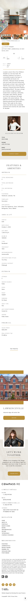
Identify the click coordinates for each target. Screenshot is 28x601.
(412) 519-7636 (6, 144)
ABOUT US (4, 522)
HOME (3, 520)
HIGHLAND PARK (6, 551)
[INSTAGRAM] (6, 584)
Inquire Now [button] (14, 473)
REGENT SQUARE (6, 547)
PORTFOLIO (5, 524)
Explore (14, 417)
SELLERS (4, 531)
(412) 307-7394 (8, 505)
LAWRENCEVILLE (6, 546)
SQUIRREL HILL (5, 549)
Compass (15, 560)
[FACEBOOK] (3, 584)
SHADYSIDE (5, 544)
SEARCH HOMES (6, 526)
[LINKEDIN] (10, 584)
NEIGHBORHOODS (6, 529)
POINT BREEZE (5, 553)
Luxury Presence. (22, 593)
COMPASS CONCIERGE (7, 535)
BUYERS (4, 528)
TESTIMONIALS (5, 533)
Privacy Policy (14, 596)
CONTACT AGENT (14, 154)
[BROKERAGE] (14, 584)
